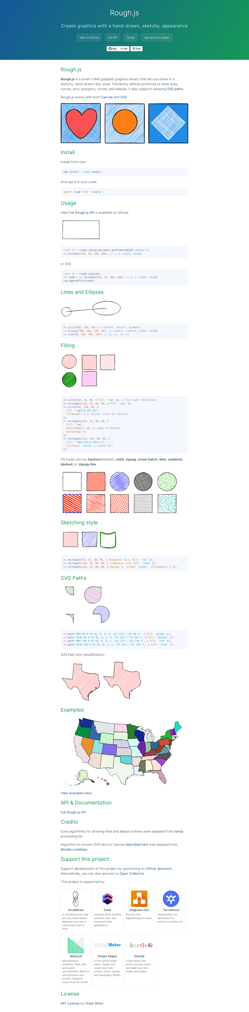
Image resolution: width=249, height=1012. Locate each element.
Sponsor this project (156, 37)
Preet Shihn (94, 1003)
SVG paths (175, 89)
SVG (123, 97)
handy (179, 831)
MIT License (70, 1003)
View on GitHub (89, 37)
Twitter (131, 37)
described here (136, 844)
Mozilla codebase (74, 849)
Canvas (107, 97)
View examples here (76, 793)
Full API (112, 37)
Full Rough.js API (81, 212)
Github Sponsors (159, 868)
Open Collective (132, 873)
